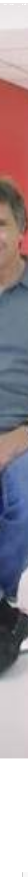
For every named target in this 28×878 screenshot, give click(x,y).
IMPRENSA (11, 4)
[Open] (22, 4)
